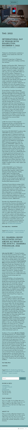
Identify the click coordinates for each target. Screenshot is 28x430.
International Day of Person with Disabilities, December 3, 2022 (12, 42)
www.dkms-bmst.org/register (14, 223)
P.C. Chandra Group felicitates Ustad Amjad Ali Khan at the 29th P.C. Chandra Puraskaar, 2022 (14, 241)
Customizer (7, 406)
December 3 (11, 230)
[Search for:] (14, 378)
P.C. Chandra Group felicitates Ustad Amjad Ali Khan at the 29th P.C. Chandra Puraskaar (13, 372)
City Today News (14, 16)
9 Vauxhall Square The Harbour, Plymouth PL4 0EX (7, 387)
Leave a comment (19, 232)
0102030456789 (5, 389)
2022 (7, 230)
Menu (15, 2)
